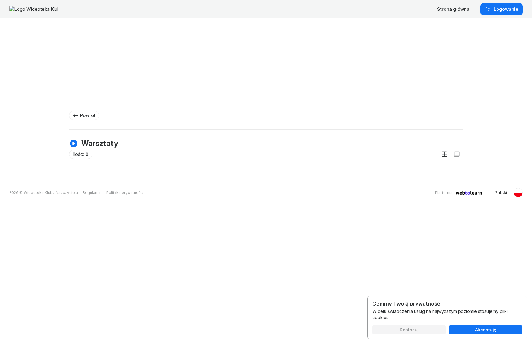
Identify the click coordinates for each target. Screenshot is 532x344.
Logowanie (506, 9)
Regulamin (92, 192)
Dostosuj (409, 329)
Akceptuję (485, 329)
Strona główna (453, 9)
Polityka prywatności (124, 192)
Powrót (87, 115)
